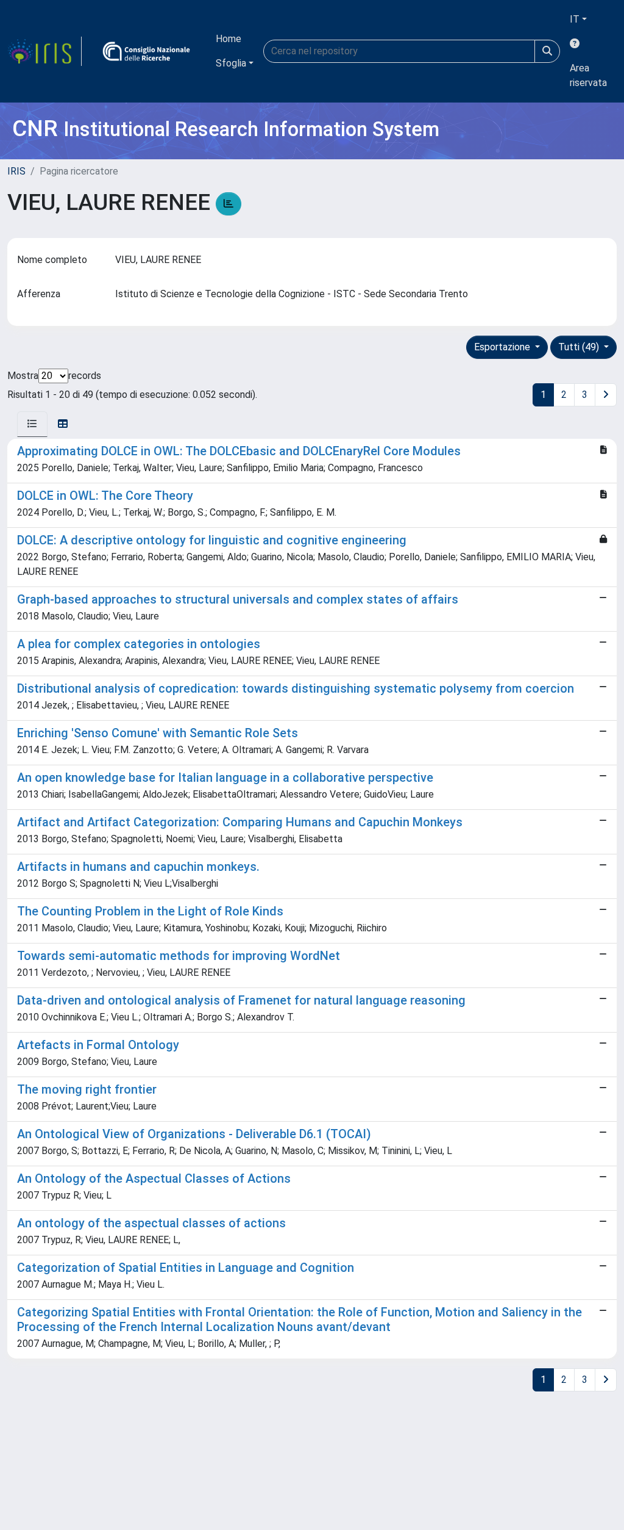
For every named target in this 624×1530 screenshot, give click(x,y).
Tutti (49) (579, 347)
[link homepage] (44, 51)
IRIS (16, 171)
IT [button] (575, 19)
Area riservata (588, 75)
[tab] (32, 424)
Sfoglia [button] (231, 63)
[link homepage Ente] (146, 51)
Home (228, 39)
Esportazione (503, 347)
